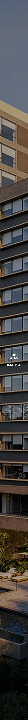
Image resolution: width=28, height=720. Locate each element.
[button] (3, 1)
